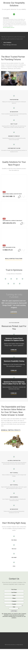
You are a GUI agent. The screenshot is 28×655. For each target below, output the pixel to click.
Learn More (13, 312)
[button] (14, 78)
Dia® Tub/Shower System (9, 247)
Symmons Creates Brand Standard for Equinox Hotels (14, 339)
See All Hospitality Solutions (8, 27)
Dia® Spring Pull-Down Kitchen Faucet (12, 220)
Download (14, 349)
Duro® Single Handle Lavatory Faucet (12, 193)
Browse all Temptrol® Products (10, 430)
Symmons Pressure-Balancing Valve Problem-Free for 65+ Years (14, 383)
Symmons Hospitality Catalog (14, 361)
